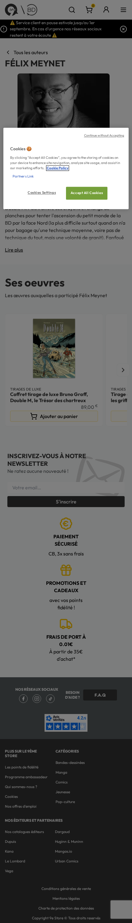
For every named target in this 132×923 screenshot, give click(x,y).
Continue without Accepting (104, 135)
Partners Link (23, 176)
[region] (66, 168)
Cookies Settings (42, 193)
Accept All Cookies (87, 193)
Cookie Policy (57, 168)
